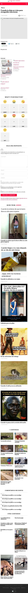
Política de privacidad (15, 587)
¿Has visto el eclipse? (5, 87)
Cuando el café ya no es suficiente (11, 386)
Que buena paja (19, 518)
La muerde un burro (6, 441)
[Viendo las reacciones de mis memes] (6, 67)
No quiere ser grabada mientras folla (12, 506)
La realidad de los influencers (5, 518)
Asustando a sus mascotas (19, 478)
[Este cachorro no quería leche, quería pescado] (7, 565)
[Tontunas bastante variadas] (21, 436)
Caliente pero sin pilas (7, 323)
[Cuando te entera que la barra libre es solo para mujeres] (14, 223)
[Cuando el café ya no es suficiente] (14, 372)
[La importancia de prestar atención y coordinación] (21, 562)
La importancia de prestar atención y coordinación (19, 572)
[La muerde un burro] (7, 436)
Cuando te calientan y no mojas (10, 279)
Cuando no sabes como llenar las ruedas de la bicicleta (7, 524)
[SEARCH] (26, 3)
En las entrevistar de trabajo (9, 356)
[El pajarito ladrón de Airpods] (21, 448)
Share (2, 19)
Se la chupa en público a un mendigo (11, 495)
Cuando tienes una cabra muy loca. (20, 466)
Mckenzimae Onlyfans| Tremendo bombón (21, 524)
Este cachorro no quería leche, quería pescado (7, 577)
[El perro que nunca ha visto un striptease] (19, 63)
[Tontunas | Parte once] (7, 460)
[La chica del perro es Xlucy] (21, 539)
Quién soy (23, 587)
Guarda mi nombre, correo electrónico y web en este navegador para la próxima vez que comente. (12, 183)
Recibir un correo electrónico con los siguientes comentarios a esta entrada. (11, 188)
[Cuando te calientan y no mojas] (14, 262)
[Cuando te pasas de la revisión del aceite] (14, 406)
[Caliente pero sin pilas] (14, 303)
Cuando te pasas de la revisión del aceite (13, 422)
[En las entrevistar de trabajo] (14, 341)
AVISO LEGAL (6, 587)
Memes (18, 205)
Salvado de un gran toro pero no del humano (6, 483)
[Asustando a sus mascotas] (21, 473)
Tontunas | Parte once (6, 465)
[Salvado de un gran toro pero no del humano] (7, 475)
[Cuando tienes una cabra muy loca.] (21, 460)
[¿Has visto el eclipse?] (6, 84)
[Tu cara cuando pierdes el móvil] (7, 448)
